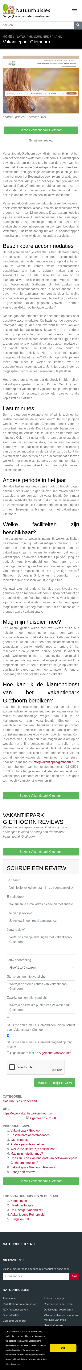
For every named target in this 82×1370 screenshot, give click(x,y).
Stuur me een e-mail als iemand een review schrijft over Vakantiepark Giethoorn (41, 1027)
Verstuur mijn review (55, 1082)
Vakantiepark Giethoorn (26, 1130)
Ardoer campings (54, 1298)
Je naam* (13, 880)
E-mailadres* (15, 896)
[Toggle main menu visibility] (74, 10)
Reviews (32, 1167)
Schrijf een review (22, 1172)
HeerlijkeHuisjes (21, 1205)
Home (7, 36)
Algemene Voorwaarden (55, 1053)
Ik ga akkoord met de (41, 1053)
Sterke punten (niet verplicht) (26, 976)
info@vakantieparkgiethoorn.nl (53, 762)
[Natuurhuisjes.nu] (27, 10)
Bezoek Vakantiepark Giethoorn (41, 1181)
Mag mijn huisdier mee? (27, 1153)
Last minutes (19, 1139)
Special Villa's (11, 1315)
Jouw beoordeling (19, 960)
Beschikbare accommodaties (30, 1135)
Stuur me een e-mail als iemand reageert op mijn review (39, 1044)
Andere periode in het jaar (28, 1144)
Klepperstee (18, 1200)
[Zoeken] (78, 25)
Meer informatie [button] (13, 1364)
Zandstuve (9, 1298)
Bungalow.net (19, 1219)
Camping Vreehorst (14, 1320)
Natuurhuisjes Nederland (39, 36)
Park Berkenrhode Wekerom (20, 1303)
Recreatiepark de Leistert (59, 1303)
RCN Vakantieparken (15, 1309)
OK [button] (63, 1348)
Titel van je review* (19, 913)
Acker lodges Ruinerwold (27, 1214)
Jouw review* (16, 929)
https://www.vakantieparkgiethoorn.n (27, 1113)
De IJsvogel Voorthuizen (26, 1210)
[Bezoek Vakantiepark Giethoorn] (41, 85)
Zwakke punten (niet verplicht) (27, 997)
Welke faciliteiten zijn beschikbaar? (34, 1149)
